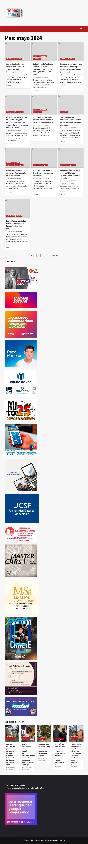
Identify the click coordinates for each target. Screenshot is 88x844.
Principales (10, 58)
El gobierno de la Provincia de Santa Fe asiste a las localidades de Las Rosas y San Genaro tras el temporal (76, 753)
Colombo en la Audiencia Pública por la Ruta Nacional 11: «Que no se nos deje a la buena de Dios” (43, 69)
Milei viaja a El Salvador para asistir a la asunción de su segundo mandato (43, 120)
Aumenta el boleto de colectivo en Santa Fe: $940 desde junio (15, 66)
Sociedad (19, 215)
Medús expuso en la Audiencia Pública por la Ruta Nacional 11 (16, 173)
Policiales (63, 58)
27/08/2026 (10, 769)
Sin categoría (19, 112)
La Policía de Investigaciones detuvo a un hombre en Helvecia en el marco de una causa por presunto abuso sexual (60, 753)
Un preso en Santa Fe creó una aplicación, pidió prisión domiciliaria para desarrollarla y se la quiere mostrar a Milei (17, 122)
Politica (36, 56)
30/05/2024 (73, 128)
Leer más (8, 85)
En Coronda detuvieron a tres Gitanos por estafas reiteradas (43, 173)
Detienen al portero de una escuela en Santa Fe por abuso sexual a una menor (71, 66)
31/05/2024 (19, 72)
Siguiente (55, 256)
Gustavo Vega (11, 72)
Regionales (18, 58)
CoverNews (49, 840)
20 (49, 256)
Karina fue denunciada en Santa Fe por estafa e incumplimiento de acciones (16, 225)
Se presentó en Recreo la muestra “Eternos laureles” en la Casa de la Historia (70, 174)
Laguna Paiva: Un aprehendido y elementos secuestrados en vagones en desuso (70, 121)
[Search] (81, 28)
